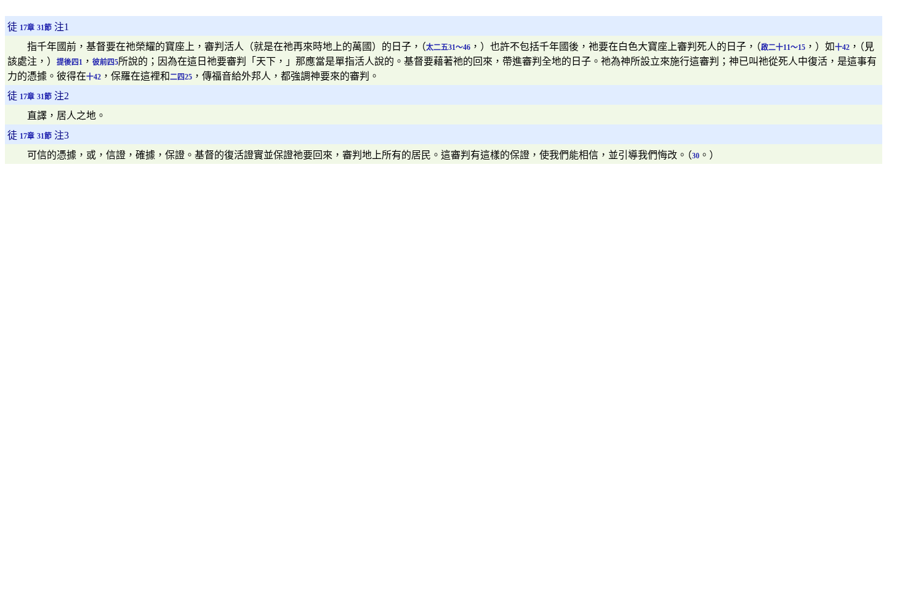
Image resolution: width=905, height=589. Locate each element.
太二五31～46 (448, 47)
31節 (44, 27)
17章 (27, 27)
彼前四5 (105, 62)
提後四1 (69, 62)
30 (695, 156)
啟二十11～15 (783, 47)
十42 (842, 47)
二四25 (181, 77)
